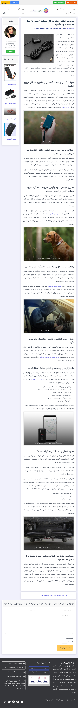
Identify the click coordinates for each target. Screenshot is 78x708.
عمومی (68, 28)
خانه (72, 28)
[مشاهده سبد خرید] (4, 13)
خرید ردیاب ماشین (55, 286)
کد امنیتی (69, 638)
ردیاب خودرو (12, 84)
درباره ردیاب (21, 9)
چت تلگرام (15, 2)
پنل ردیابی (5, 2)
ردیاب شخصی (61, 9)
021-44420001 (71, 2)
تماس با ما (8, 9)
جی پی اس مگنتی (52, 214)
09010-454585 (59, 2)
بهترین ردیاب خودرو (38, 379)
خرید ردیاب (66, 107)
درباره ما (22, 13)
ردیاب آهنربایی (70, 13)
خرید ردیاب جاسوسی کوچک (50, 357)
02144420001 (10, 52)
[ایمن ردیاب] (39, 11)
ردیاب (73, 9)
